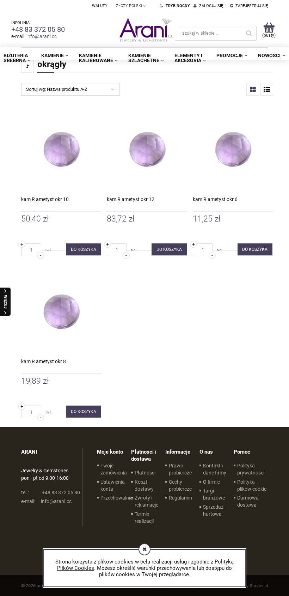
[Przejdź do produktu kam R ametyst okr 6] (233, 149)
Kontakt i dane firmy (214, 469)
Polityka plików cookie (251, 485)
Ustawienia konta (112, 485)
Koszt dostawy (144, 485)
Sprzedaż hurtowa (213, 510)
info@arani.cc (41, 36)
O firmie (211, 482)
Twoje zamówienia (113, 469)
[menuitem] (55, 55)
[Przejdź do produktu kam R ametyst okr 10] (61, 149)
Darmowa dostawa (248, 501)
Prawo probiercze (180, 469)
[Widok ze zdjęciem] (252, 89)
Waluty (99, 6)
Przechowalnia (116, 498)
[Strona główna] (145, 29)
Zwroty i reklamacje (146, 501)
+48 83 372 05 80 (38, 29)
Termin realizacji (144, 517)
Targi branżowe (214, 494)
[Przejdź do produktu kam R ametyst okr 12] (147, 149)
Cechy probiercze (180, 485)
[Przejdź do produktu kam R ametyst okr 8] (61, 311)
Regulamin (180, 498)
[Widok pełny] (266, 89)
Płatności (145, 473)
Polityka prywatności (250, 469)
